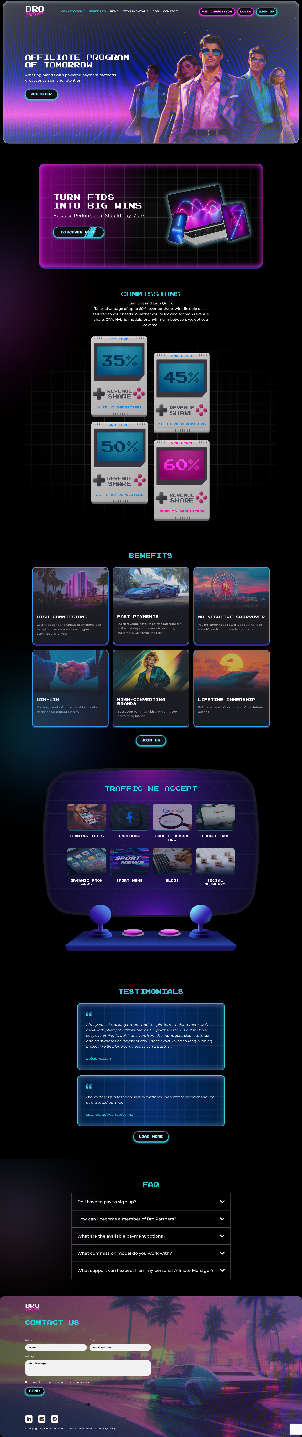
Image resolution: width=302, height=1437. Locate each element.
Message (29, 1356)
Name (28, 1340)
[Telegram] (54, 1419)
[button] (151, 1136)
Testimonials (135, 11)
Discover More (78, 232)
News (114, 11)
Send (34, 1391)
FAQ (156, 11)
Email (92, 1340)
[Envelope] (41, 1419)
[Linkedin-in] (29, 1419)
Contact (170, 11)
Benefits (97, 11)
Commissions (73, 11)
